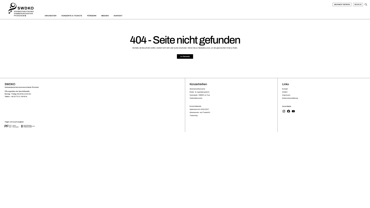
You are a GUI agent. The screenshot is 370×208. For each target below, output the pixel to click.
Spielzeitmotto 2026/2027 (199, 109)
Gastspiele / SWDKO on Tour (200, 95)
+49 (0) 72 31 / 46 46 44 (19, 96)
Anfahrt (285, 92)
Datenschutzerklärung (290, 98)
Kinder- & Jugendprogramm (199, 92)
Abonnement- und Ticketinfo (200, 112)
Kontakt (285, 89)
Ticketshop (194, 115)
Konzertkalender (195, 106)
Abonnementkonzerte (197, 89)
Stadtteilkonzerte (196, 98)
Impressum (286, 95)
